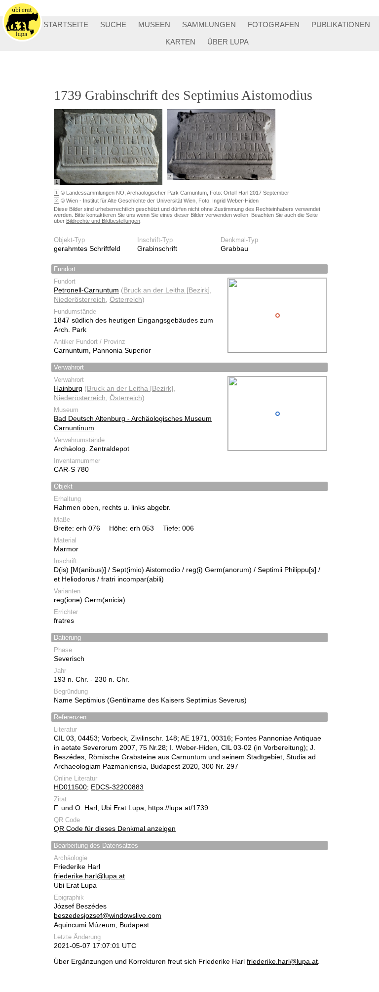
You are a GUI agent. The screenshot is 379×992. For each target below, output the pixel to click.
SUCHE (113, 24)
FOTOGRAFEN (274, 24)
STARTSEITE (65, 24)
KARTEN (180, 42)
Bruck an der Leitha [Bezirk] (166, 290)
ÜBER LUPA (228, 42)
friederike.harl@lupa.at (89, 876)
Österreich (126, 299)
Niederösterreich (80, 299)
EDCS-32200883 (117, 787)
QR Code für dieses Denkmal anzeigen (115, 828)
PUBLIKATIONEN (340, 24)
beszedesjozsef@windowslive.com (107, 915)
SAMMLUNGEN (209, 24)
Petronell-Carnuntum (86, 290)
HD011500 (70, 787)
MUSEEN (154, 24)
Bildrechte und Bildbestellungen (103, 221)
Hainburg (68, 388)
